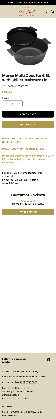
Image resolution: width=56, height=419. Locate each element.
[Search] (46, 12)
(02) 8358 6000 (28, 382)
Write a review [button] (28, 211)
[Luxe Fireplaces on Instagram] (53, 359)
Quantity (6, 98)
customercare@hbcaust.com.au (27, 376)
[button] (3, 12)
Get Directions (11, 415)
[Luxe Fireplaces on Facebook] (48, 359)
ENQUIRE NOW (28, 124)
